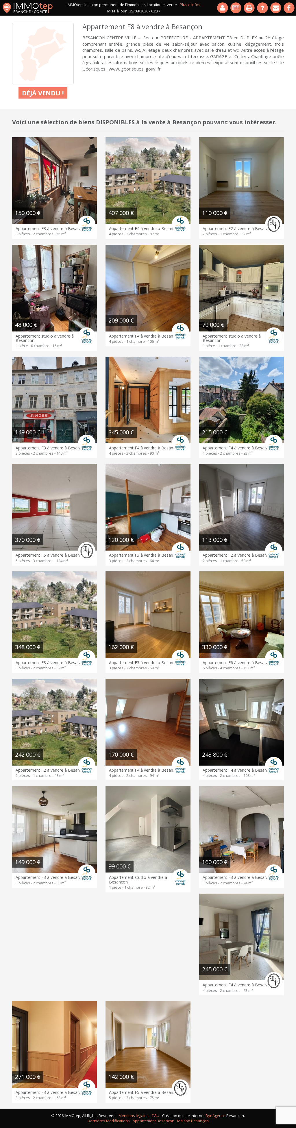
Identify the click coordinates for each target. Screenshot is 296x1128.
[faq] (262, 8)
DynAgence (215, 1115)
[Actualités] (236, 8)
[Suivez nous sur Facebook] (289, 8)
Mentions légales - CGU (139, 1115)
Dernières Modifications (109, 1120)
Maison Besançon (193, 1120)
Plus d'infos (190, 4)
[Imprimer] (249, 8)
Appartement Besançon (153, 1120)
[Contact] (276, 8)
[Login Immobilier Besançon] (223, 8)
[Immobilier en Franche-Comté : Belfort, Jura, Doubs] (27, 8)
